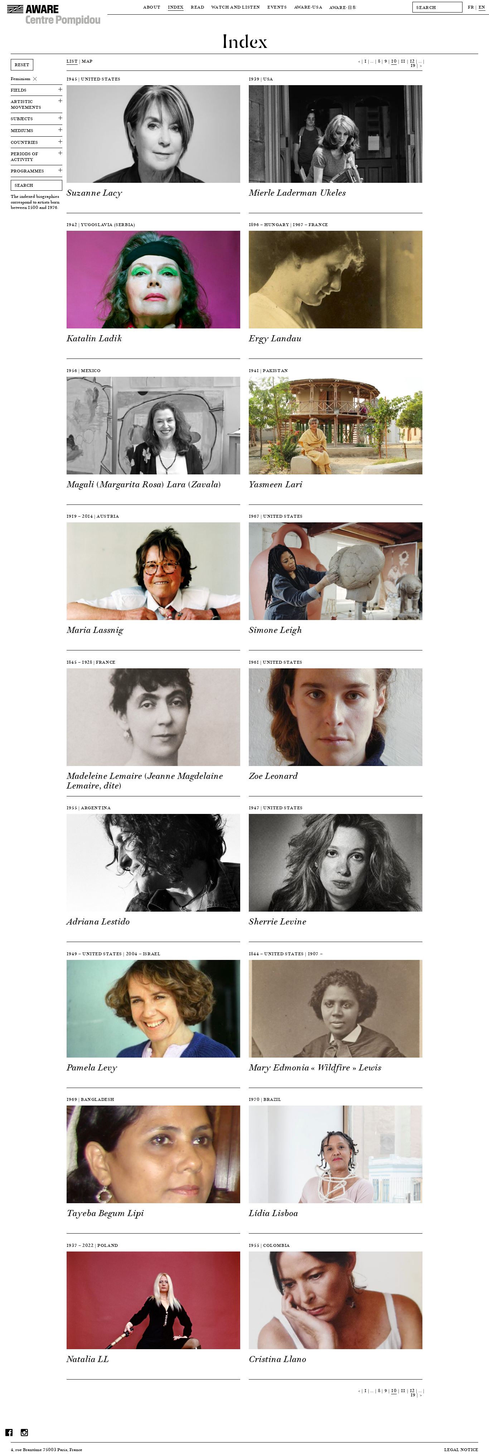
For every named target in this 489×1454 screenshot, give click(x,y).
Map (87, 61)
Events (277, 7)
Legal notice (461, 1449)
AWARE (343, 7)
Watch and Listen (235, 7)
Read (197, 7)
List (72, 61)
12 (412, 61)
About (152, 7)
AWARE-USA (308, 7)
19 (413, 65)
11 (403, 61)
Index (176, 7)
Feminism (20, 79)
